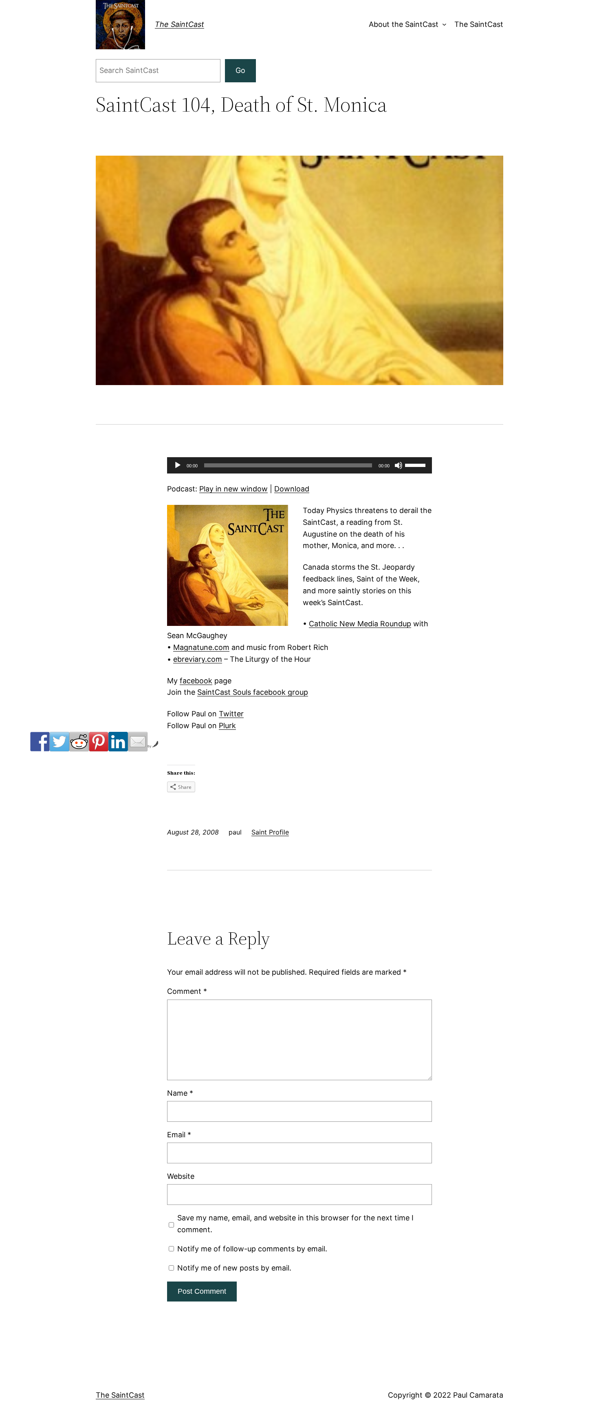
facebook (196, 680)
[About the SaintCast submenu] (442, 24)
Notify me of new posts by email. (234, 1268)
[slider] (416, 464)
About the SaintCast (403, 24)
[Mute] (398, 465)
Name (180, 1093)
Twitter (231, 713)
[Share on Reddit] (79, 741)
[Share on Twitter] (59, 741)
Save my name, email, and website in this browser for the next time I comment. (295, 1223)
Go (240, 70)
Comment (187, 991)
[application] (299, 465)
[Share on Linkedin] (118, 741)
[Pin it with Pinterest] (98, 741)
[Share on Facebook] (40, 741)
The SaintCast (179, 24)
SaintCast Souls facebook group (252, 692)
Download (291, 488)
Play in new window (233, 488)
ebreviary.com (197, 659)
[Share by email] (138, 741)
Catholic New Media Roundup (360, 623)
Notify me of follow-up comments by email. (252, 1248)
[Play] (178, 465)
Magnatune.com (201, 647)
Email (179, 1134)
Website (180, 1176)
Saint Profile (270, 832)
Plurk (227, 725)
